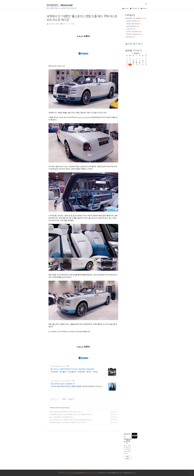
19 (136, 63)
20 (139, 63)
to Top (190, 472)
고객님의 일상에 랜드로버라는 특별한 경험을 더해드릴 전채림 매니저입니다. (76, 386)
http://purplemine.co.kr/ (58, 366)
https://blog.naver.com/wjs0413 (61, 381)
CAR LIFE (130, 29)
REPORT (130, 37)
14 (142, 61)
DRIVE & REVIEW (133, 24)
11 (133, 61)
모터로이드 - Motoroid (59, 5)
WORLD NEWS (133, 21)
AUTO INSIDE (132, 26)
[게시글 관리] (57, 399)
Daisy (134, 473)
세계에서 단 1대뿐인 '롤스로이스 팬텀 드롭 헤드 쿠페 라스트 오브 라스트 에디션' (81, 18)
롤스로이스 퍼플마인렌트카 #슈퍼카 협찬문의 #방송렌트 (72, 369)
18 (133, 63)
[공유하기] (54, 399)
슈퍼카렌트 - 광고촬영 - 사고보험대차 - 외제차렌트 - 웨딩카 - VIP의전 (74, 372)
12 (136, 61)
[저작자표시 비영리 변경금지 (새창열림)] (71, 399)
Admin (144, 8)
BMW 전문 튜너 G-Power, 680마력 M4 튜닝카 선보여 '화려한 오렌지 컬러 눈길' (70, 420)
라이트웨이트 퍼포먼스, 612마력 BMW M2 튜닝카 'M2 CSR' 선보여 (67, 422)
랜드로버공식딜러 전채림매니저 (63, 384)
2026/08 (136, 53)
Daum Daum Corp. (91, 473)
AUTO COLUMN (134, 31)
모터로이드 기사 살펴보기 (135, 18)
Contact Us (135, 8)
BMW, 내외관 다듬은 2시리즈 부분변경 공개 (61, 417)
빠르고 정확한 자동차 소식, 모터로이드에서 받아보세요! (127, 449)
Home (126, 8)
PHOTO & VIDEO (54, 24)
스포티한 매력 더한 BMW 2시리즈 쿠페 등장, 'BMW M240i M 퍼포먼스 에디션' (70, 414)
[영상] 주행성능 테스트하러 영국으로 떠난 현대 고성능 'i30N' (65, 411)
